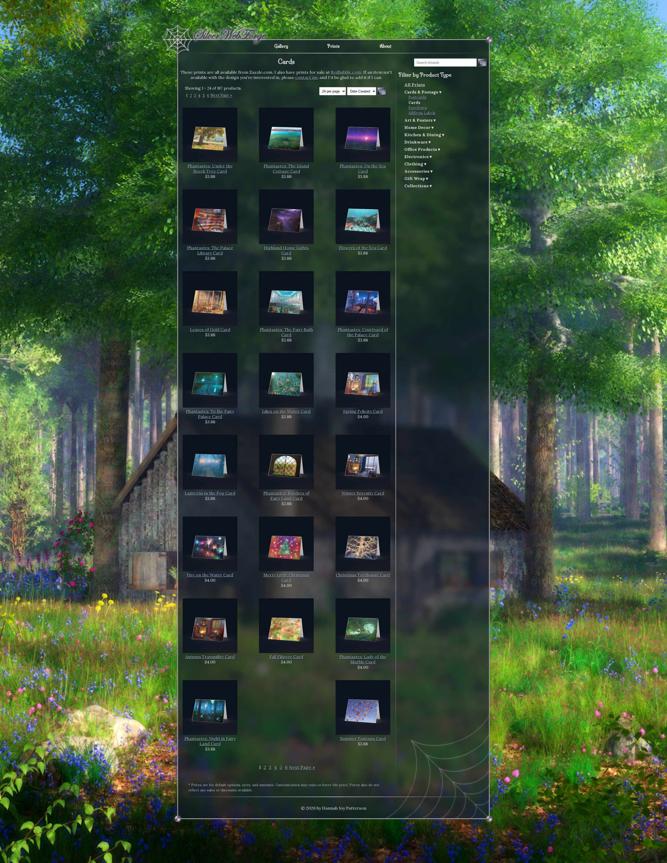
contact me (306, 77)
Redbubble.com (346, 72)
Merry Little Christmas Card (286, 577)
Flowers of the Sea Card (363, 247)
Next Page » (221, 95)
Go (482, 63)
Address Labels (422, 113)
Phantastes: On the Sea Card (363, 168)
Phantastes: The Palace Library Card (210, 250)
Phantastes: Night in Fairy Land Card (210, 741)
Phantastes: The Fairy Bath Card (286, 332)
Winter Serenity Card (363, 493)
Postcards (418, 97)
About (385, 46)
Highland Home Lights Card (286, 250)
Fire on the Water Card (210, 575)
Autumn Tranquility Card (210, 656)
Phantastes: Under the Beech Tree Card (210, 168)
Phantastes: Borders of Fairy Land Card (286, 496)
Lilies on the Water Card (286, 411)
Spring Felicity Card (363, 411)
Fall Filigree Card (286, 656)
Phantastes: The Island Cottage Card (286, 168)
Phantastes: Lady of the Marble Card (362, 659)
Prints (333, 46)
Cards (414, 102)
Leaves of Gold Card (210, 329)
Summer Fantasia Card (363, 738)
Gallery (281, 46)
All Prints (414, 84)
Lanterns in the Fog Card (210, 493)
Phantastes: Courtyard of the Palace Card (363, 332)
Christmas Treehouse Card (363, 575)
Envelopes (418, 107)
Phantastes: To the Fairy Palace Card (210, 414)
